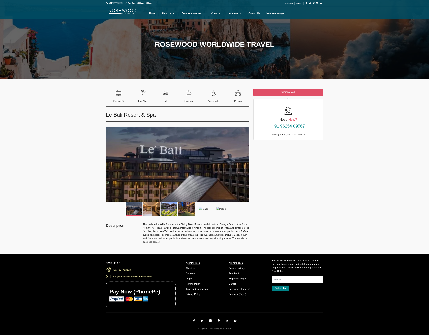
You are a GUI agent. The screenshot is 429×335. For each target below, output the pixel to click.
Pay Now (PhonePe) (239, 289)
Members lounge (275, 13)
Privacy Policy (193, 294)
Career (232, 283)
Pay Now (289, 3)
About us (167, 13)
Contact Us (254, 13)
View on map (288, 92)
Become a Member (192, 13)
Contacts (190, 273)
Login (189, 278)
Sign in (299, 3)
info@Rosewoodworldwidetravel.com (132, 276)
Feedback (234, 273)
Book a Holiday (237, 268)
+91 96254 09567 (288, 126)
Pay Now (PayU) (237, 294)
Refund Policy (193, 283)
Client (214, 13)
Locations (233, 13)
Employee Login (237, 278)
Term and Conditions (197, 289)
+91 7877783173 (122, 269)
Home (152, 13)
